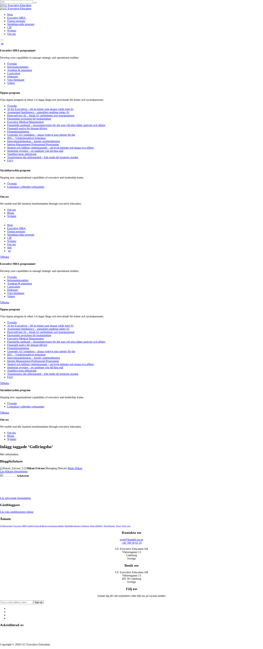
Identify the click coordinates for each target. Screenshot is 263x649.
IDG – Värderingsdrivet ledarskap (26, 138)
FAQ (10, 160)
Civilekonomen (6, 526)
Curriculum (13, 73)
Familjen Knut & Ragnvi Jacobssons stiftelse (45, 526)
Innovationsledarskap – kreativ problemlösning (33, 141)
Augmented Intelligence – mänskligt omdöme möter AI (38, 112)
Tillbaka (4, 256)
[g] (35, 2)
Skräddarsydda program (20, 24)
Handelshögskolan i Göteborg (77, 526)
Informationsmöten (17, 66)
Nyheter (11, 30)
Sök (9, 247)
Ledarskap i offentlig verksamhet (25, 186)
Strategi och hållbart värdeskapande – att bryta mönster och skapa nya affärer (50, 147)
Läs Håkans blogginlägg (14, 471)
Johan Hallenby (96, 526)
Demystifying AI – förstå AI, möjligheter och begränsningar (40, 115)
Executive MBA (16, 17)
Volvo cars (126, 526)
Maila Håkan (75, 468)
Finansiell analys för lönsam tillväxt (27, 128)
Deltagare (12, 76)
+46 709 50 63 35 (131, 542)
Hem (10, 14)
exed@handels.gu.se (131, 539)
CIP (9, 27)
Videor (11, 83)
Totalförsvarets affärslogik (21, 154)
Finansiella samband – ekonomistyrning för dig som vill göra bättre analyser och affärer (56, 125)
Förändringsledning (18, 131)
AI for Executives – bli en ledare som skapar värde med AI (40, 109)
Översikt (12, 63)
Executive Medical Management (25, 121)
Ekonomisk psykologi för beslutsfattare (29, 118)
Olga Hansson (109, 526)
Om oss (11, 33)
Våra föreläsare (15, 79)
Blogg (10, 212)
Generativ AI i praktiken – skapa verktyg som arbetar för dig (41, 134)
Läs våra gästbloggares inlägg (16, 511)
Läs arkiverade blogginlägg (15, 498)
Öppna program (16, 21)
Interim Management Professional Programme (33, 144)
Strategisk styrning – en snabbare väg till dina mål (35, 150)
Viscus (118, 526)
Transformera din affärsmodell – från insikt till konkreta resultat (42, 157)
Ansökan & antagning (19, 70)
